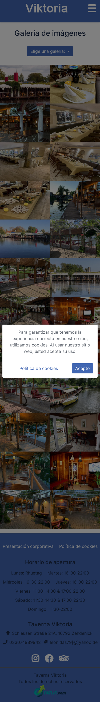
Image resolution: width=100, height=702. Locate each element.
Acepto (82, 368)
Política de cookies (38, 368)
